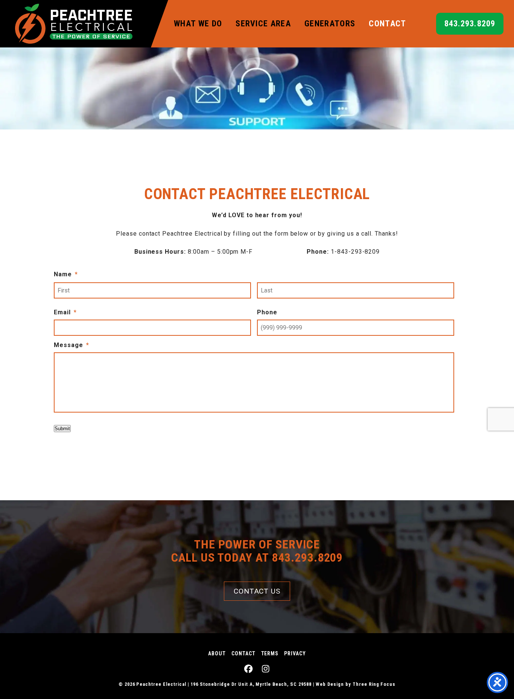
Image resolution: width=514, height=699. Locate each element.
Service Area (263, 23)
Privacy (295, 653)
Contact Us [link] (257, 591)
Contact (387, 23)
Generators (329, 23)
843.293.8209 (469, 23)
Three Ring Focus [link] (374, 684)
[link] (248, 669)
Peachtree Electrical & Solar (74, 24)
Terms (270, 653)
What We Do (198, 23)
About (217, 653)
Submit (62, 428)
